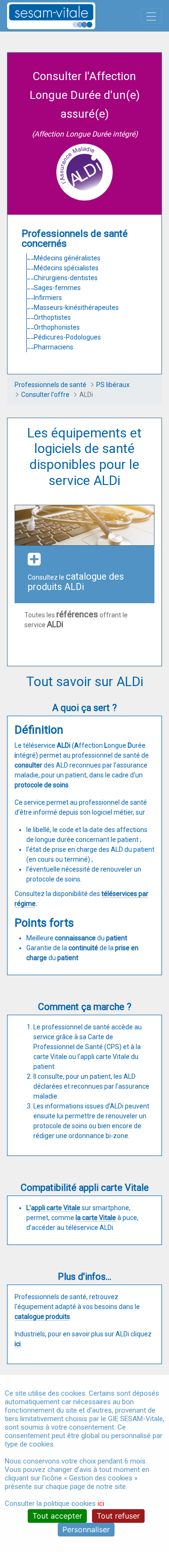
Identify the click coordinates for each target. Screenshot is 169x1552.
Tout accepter (57, 1515)
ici (101, 1503)
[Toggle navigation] (151, 16)
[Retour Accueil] (67, 16)
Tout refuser (118, 1515)
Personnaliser (86, 1529)
